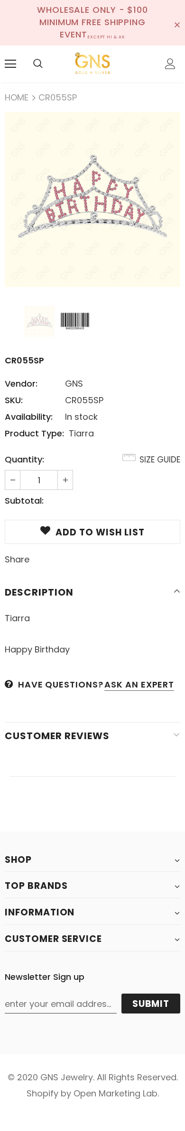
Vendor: (21, 383)
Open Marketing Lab (115, 1093)
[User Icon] (170, 63)
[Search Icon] (38, 64)
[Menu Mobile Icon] (10, 64)
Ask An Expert (139, 684)
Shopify (42, 1093)
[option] (92, 199)
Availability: (29, 417)
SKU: (14, 400)
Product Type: (34, 433)
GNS (74, 383)
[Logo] (92, 63)
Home (16, 97)
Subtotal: (24, 501)
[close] (177, 22)
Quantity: (24, 459)
